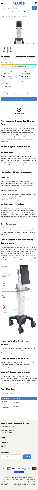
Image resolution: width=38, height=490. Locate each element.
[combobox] (16, 8)
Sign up (27, 457)
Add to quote (19, 99)
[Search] (34, 8)
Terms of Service (14, 477)
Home (2, 16)
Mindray (5, 60)
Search (6, 477)
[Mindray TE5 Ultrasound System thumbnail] (4, 50)
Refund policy (23, 477)
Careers (31, 477)
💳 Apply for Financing (19, 67)
